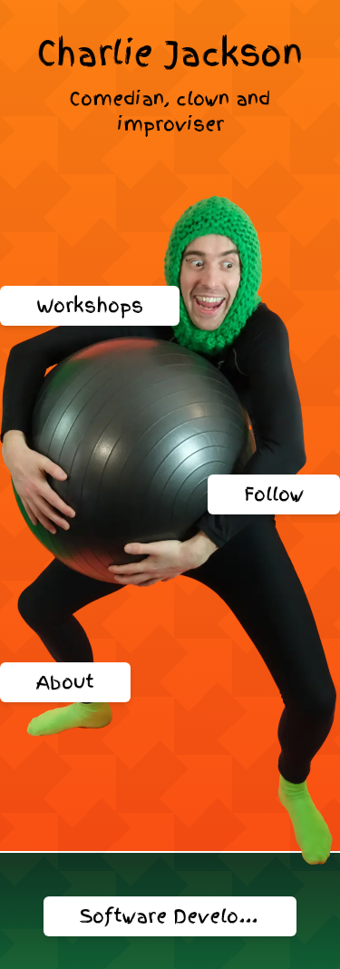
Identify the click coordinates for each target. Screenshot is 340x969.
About (65, 682)
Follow (274, 494)
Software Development (188, 916)
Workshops (89, 305)
